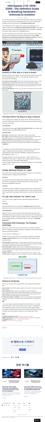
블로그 (19, 407)
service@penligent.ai (6, 403)
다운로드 (37, 2)
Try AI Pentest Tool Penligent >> (22, 167)
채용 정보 (25, 405)
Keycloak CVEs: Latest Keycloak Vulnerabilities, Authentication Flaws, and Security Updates (10, 389)
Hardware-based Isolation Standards (25, 316)
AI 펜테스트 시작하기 (22, 341)
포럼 (19, 409)
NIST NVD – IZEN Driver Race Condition (21, 319)
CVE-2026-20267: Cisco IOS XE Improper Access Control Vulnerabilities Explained (33, 388)
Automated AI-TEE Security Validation (14, 320)
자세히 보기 (4, 397)
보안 (29, 407)
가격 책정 (14, 405)
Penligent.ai (9, 234)
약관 (29, 405)
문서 (19, 405)
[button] (11, 357)
